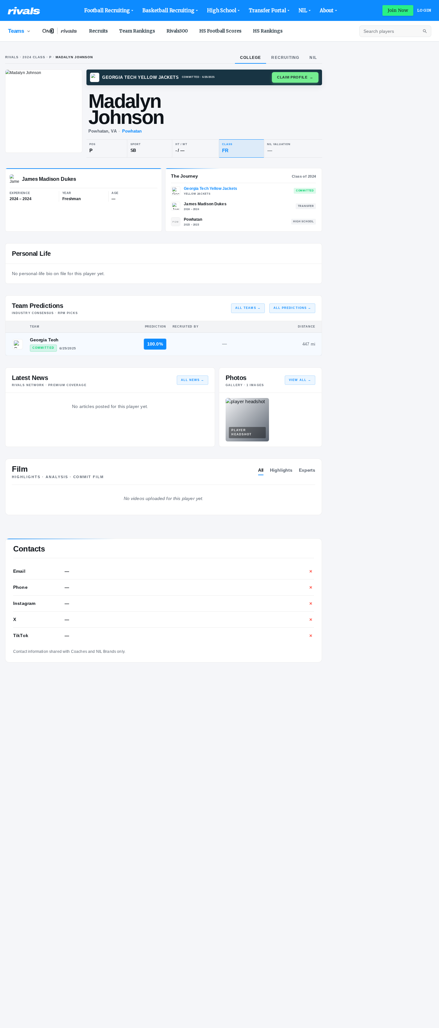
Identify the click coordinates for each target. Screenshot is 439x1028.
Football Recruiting (107, 10)
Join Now (398, 10)
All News (192, 380)
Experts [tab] (307, 470)
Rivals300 (177, 31)
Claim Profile (295, 77)
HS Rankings (267, 31)
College (250, 57)
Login (424, 10)
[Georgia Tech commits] (18, 344)
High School (221, 10)
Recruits (98, 31)
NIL (303, 10)
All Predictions (292, 308)
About (327, 10)
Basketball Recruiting (168, 10)
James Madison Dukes (205, 204)
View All (300, 380)
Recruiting (285, 57)
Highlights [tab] (281, 470)
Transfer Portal (267, 10)
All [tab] (261, 470)
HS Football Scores (220, 31)
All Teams (248, 308)
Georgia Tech (44, 339)
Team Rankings (137, 31)
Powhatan (132, 131)
